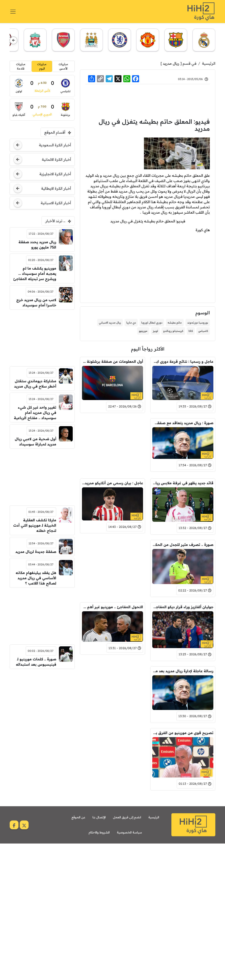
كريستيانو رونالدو (173, 330)
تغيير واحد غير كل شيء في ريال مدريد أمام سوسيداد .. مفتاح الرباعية (35, 412)
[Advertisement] (147, 100)
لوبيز (155, 330)
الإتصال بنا (99, 817)
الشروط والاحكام (99, 832)
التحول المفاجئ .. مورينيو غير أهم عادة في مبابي (112, 607)
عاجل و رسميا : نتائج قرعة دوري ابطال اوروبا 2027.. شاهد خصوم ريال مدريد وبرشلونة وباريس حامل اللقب (182, 361)
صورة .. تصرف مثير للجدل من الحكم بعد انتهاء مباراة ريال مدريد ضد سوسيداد (182, 544)
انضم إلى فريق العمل (127, 817)
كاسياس (203, 330)
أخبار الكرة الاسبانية (56, 203)
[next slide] (13, 40)
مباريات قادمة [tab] (20, 66)
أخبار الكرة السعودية (55, 145)
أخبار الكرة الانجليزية (55, 174)
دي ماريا (131, 322)
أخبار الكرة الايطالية (56, 188)
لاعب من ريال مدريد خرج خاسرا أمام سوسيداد (36, 302)
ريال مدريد (171, 63)
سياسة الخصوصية (129, 832)
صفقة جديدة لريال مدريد (35, 551)
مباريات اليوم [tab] (42, 66)
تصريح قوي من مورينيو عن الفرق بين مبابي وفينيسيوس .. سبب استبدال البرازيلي (182, 733)
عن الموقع (78, 817)
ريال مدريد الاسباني (110, 322)
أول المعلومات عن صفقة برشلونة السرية (112, 361)
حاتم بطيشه (175, 322)
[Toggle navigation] (13, 11)
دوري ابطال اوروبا (151, 322)
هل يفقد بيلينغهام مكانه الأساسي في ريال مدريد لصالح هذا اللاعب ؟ (36, 577)
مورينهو (143, 330)
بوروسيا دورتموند (197, 322)
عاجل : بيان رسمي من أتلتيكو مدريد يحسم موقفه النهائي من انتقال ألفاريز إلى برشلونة (112, 483)
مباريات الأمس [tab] (63, 66)
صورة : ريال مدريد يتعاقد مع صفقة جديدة (182, 423)
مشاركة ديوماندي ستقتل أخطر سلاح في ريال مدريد (35, 383)
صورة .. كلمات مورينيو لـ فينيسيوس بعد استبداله (36, 662)
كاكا (191, 330)
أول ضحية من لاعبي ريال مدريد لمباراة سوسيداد (35, 441)
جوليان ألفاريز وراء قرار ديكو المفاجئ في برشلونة (182, 607)
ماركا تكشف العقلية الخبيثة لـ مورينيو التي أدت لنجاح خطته (34, 525)
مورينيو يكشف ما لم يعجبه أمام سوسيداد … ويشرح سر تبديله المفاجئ (34, 273)
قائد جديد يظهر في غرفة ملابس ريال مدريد (182, 483)
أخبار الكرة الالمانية (56, 159)
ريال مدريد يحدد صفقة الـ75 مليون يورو (37, 244)
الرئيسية (208, 63)
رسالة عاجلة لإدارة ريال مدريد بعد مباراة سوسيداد (182, 671)
